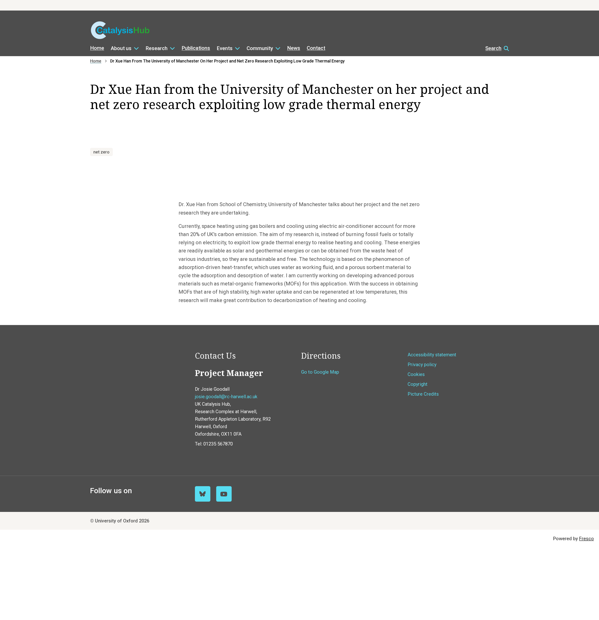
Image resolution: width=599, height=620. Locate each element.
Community (260, 48)
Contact (316, 48)
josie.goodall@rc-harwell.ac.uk (226, 396)
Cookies (416, 374)
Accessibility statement (432, 354)
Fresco (586, 538)
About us (121, 48)
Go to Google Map (320, 372)
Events (225, 48)
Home (97, 48)
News (293, 48)
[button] (495, 48)
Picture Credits (423, 394)
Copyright (417, 384)
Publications (196, 48)
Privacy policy (422, 364)
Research (157, 48)
